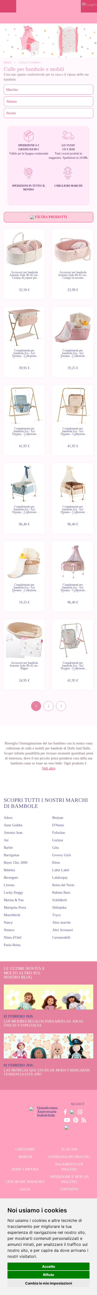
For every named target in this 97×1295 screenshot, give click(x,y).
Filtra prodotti (50, 217)
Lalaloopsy (60, 877)
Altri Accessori (62, 930)
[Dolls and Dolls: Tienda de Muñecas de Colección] (48, 6)
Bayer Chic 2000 (15, 862)
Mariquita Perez (15, 907)
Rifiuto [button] (48, 1275)
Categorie (25, 1149)
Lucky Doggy (13, 892)
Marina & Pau (14, 900)
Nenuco (9, 930)
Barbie (8, 848)
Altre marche (61, 922)
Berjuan (57, 818)
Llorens (9, 885)
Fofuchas (58, 833)
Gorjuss (57, 840)
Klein (56, 862)
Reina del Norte (63, 885)
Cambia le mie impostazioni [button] (48, 1283)
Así (6, 840)
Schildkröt (59, 900)
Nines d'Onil (12, 937)
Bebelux (9, 870)
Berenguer (11, 877)
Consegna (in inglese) (69, 1157)
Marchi (25, 1157)
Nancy (8, 922)
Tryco (56, 915)
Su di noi (69, 1149)
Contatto (69, 1189)
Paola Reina (12, 945)
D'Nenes (58, 825)
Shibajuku (59, 907)
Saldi (25, 1189)
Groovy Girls (61, 855)
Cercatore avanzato (25, 1182)
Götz (55, 848)
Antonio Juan (13, 833)
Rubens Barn (61, 892)
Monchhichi (12, 915)
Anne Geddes (13, 825)
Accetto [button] (48, 1266)
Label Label (60, 870)
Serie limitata (25, 1169)
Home (7, 62)
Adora (8, 818)
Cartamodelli (61, 937)
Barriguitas (11, 855)
